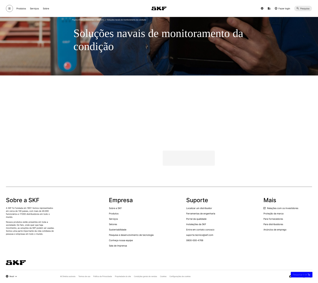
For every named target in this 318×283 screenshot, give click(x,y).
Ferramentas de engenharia (200, 213)
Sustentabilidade (117, 229)
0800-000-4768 (194, 240)
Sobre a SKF (115, 208)
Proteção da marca (273, 213)
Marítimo (100, 20)
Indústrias (90, 20)
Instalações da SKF (196, 224)
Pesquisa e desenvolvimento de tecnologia (131, 235)
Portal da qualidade (196, 219)
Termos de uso (84, 276)
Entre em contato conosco (200, 229)
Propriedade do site (123, 276)
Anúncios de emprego (274, 229)
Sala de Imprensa (118, 245)
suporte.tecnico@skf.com (199, 235)
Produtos (114, 213)
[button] (262, 8)
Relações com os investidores (282, 208)
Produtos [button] (21, 8)
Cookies (163, 276)
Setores (113, 224)
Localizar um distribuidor (199, 208)
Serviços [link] (34, 8)
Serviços (113, 219)
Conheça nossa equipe (121, 240)
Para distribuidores (273, 224)
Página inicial (77, 20)
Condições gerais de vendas (145, 276)
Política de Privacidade (102, 276)
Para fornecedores (273, 219)
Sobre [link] (46, 8)
